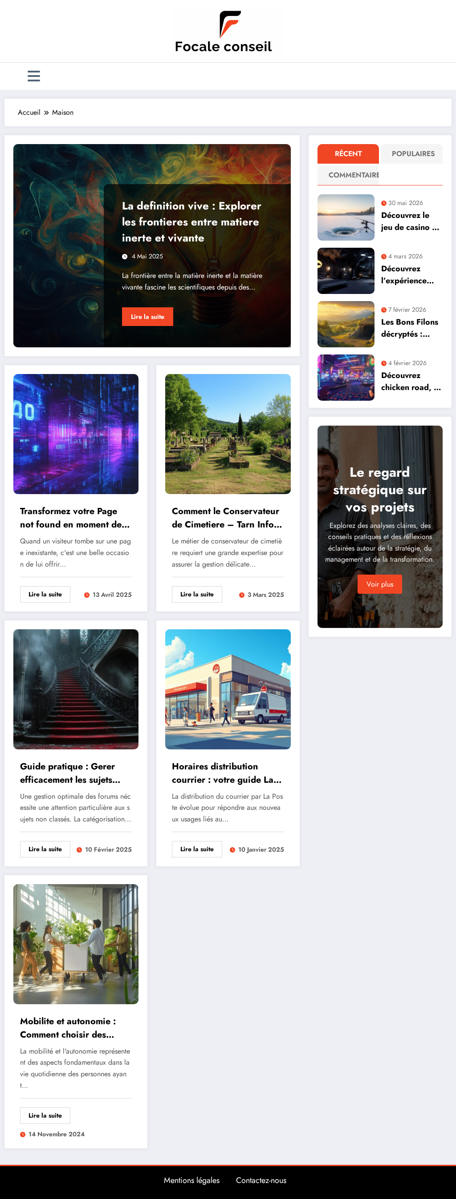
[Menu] (33, 76)
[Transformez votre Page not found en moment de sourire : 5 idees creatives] (75, 433)
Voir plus (379, 584)
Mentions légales (192, 1180)
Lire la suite (147, 316)
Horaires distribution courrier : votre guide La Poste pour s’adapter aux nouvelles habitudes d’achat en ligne (223, 773)
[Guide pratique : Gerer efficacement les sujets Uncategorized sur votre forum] (75, 688)
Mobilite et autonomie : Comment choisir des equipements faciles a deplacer (68, 1028)
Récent (348, 154)
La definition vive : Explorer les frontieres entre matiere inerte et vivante (191, 221)
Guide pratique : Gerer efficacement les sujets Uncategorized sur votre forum (70, 773)
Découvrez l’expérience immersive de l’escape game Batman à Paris (408, 275)
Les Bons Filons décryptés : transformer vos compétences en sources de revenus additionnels (411, 328)
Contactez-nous (261, 1180)
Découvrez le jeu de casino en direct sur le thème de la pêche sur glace (411, 221)
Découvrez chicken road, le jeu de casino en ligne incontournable (411, 382)
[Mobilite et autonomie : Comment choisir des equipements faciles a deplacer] (75, 943)
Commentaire (350, 175)
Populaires (413, 154)
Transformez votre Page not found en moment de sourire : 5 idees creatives (73, 518)
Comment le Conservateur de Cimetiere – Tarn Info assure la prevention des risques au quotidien (225, 518)
